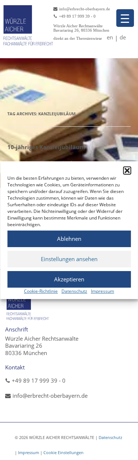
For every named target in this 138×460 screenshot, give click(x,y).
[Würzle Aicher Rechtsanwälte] (28, 303)
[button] (127, 170)
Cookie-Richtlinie (41, 291)
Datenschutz (74, 291)
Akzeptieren (69, 279)
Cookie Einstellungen (63, 452)
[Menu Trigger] (125, 18)
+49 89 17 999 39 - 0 (39, 380)
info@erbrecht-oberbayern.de (50, 395)
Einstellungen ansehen (69, 259)
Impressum (102, 291)
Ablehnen (69, 238)
